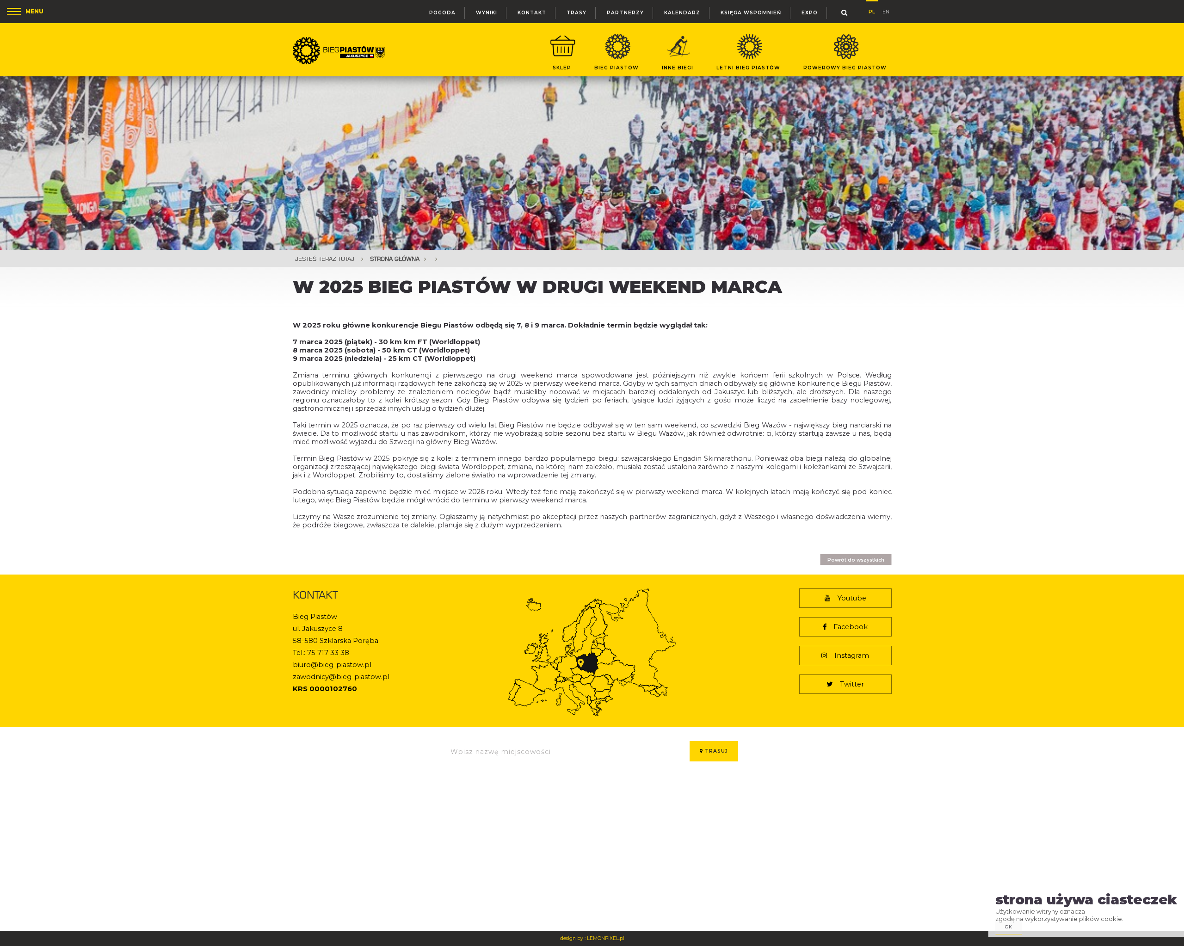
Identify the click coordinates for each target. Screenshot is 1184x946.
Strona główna (394, 258)
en (885, 11)
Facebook (850, 627)
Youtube (852, 598)
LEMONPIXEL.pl (605, 938)
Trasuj (715, 751)
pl (872, 10)
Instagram (851, 655)
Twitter (852, 684)
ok (1008, 926)
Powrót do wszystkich (855, 560)
